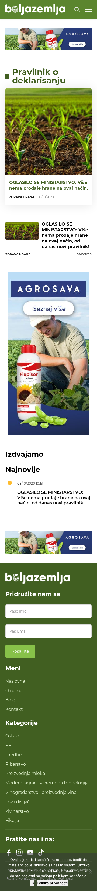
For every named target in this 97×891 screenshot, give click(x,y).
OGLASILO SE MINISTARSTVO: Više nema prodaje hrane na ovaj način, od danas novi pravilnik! (65, 235)
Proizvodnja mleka (25, 773)
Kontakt (14, 709)
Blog (10, 699)
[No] (90, 872)
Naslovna (15, 681)
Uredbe (13, 754)
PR (8, 745)
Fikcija (12, 820)
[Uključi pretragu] (77, 9)
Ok (32, 883)
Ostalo (12, 735)
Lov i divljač (17, 801)
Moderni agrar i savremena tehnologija (46, 782)
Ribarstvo (15, 764)
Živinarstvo (17, 811)
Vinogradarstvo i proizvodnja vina (41, 792)
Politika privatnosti (52, 883)
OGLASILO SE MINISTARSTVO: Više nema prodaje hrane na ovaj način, (48, 185)
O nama (13, 690)
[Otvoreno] (88, 9)
